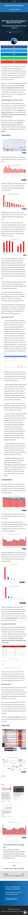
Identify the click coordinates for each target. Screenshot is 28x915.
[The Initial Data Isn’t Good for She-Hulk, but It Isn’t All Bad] (18, 789)
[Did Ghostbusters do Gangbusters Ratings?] (6, 807)
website (3, 131)
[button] (14, 46)
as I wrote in (11, 618)
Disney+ (7, 868)
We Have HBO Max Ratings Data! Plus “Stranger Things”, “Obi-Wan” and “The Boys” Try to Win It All (6, 795)
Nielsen (16, 868)
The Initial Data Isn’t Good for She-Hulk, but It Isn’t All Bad (18, 794)
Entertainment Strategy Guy (14, 5)
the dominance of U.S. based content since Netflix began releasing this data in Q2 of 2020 (13, 640)
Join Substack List (11, 899)
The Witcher (21, 868)
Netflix (11, 868)
